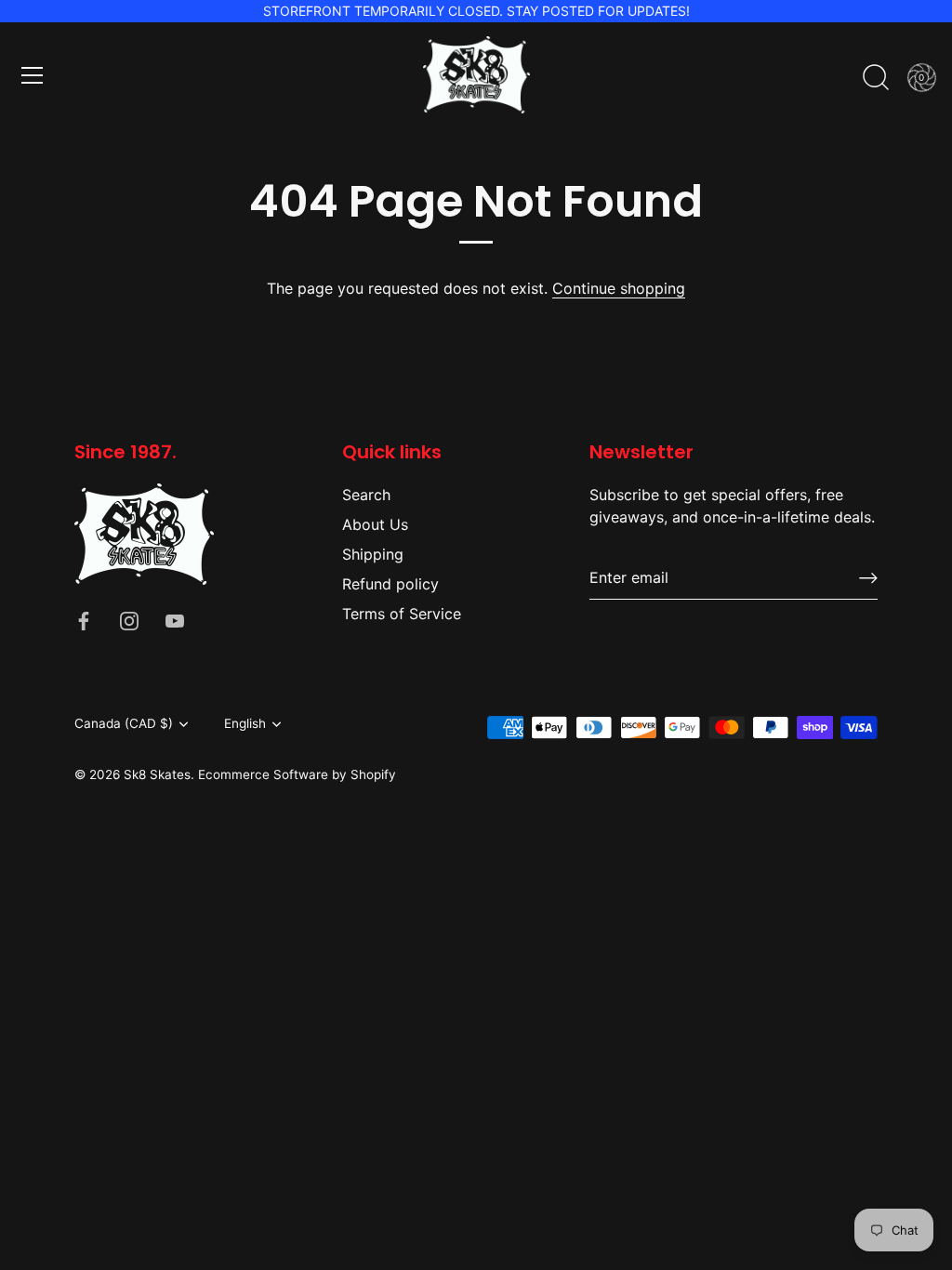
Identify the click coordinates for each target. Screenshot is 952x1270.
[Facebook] (83, 620)
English (245, 723)
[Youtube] (174, 620)
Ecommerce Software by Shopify (297, 774)
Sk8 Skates (157, 774)
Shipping (372, 554)
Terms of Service (401, 613)
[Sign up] (868, 578)
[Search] (875, 78)
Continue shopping (618, 288)
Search (366, 494)
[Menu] (32, 75)
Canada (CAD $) (123, 723)
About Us (375, 524)
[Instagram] (129, 620)
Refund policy (390, 584)
